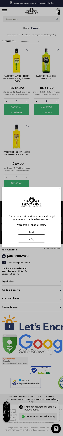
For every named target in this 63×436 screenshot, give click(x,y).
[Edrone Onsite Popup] (31, 218)
